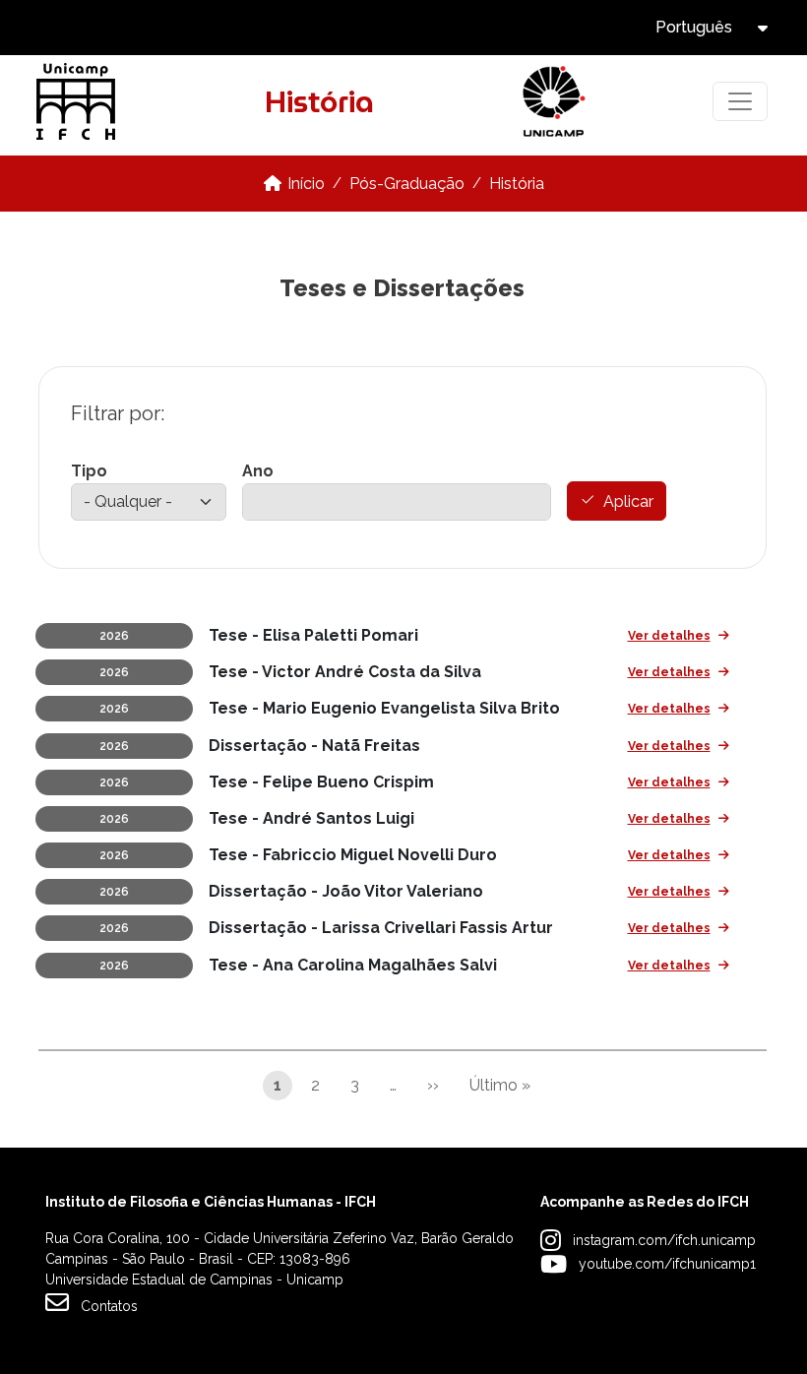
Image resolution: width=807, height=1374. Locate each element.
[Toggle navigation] (740, 101)
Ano (258, 471)
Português (693, 27)
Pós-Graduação (407, 183)
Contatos (109, 1306)
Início (306, 183)
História (516, 183)
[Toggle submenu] (779, 27)
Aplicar (628, 501)
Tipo (89, 471)
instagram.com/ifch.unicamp (664, 1240)
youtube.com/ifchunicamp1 (667, 1264)
